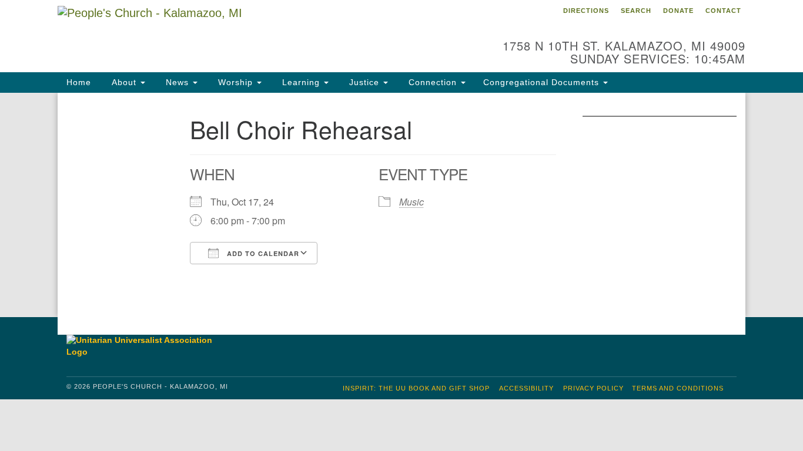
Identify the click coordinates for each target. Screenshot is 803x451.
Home (78, 82)
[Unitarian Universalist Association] (145, 346)
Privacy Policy (593, 388)
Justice (364, 82)
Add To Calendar (262, 253)
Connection (433, 82)
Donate (678, 10)
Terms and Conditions (678, 388)
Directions (586, 10)
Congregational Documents (542, 82)
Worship (235, 82)
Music (411, 201)
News (177, 82)
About (124, 82)
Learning (301, 82)
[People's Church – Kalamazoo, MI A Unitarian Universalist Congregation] (258, 32)
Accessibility (526, 388)
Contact (723, 10)
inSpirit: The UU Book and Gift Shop (416, 388)
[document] (401, 205)
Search (636, 10)
